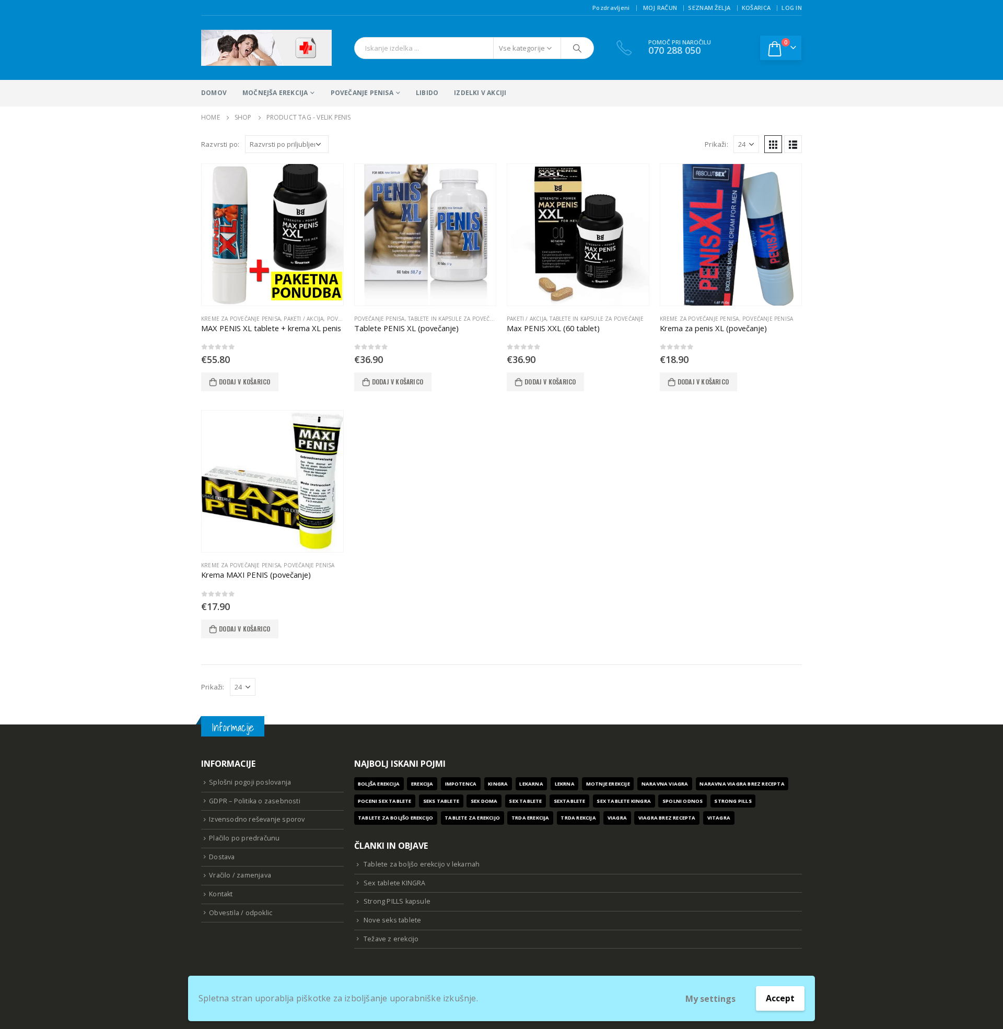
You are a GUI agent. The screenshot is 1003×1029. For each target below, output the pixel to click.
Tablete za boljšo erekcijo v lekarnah (422, 864)
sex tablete (525, 801)
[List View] (793, 144)
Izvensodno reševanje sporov (257, 819)
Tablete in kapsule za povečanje (455, 318)
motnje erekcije (608, 783)
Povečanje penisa (362, 92)
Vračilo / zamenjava (240, 875)
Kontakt (220, 894)
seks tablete (441, 801)
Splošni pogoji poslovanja (250, 782)
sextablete (570, 801)
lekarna (531, 783)
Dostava (222, 856)
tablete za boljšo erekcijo (395, 817)
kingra (498, 783)
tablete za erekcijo (472, 817)
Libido (427, 92)
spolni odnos (682, 801)
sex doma (484, 801)
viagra (617, 817)
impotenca (461, 783)
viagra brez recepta (667, 817)
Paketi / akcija (303, 318)
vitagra (718, 817)
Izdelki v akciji (480, 92)
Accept (780, 998)
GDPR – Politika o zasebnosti (254, 801)
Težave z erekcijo (391, 938)
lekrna (565, 783)
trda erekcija (530, 817)
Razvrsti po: (220, 144)
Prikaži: (716, 144)
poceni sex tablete (385, 801)
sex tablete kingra (624, 801)
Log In (792, 7)
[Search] (577, 48)
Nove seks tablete (392, 920)
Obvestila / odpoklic (240, 912)
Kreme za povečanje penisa (241, 318)
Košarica (756, 7)
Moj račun (660, 7)
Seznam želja (709, 7)
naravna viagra (665, 783)
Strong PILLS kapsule (397, 901)
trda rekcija (578, 817)
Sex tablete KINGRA (395, 883)
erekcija (422, 783)
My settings (710, 998)
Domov (214, 92)
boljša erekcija (379, 783)
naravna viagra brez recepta (741, 783)
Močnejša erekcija (275, 92)
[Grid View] (773, 144)
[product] (272, 235)
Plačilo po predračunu (244, 838)
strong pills (732, 801)
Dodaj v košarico (244, 381)
